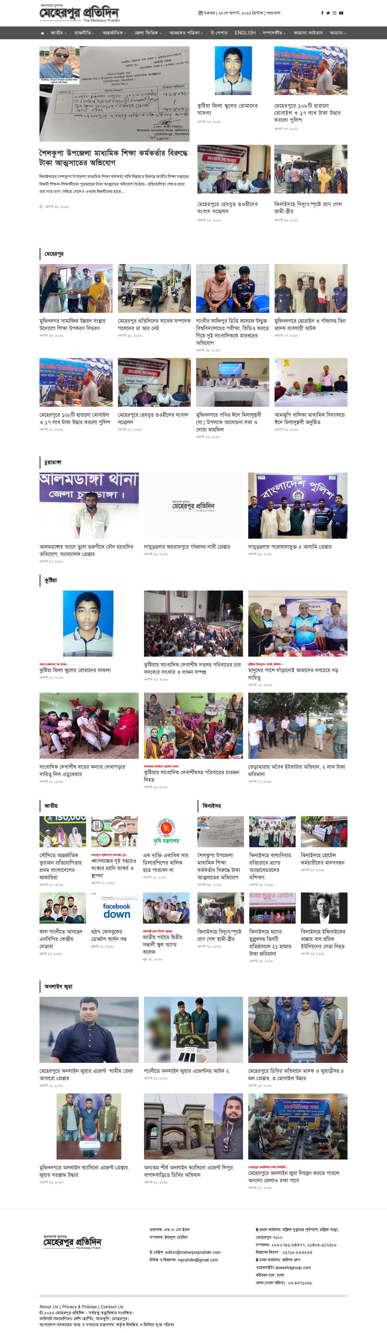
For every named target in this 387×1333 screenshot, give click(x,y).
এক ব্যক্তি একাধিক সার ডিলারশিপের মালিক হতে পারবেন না (165, 863)
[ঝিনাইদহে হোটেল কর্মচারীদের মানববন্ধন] (324, 831)
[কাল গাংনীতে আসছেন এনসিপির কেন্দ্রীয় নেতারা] (62, 908)
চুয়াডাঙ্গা (53, 462)
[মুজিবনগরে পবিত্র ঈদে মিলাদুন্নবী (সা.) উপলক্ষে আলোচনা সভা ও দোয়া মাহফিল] (232, 382)
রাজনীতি (83, 33)
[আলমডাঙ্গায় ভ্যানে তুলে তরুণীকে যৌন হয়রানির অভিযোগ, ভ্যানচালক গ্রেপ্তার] (89, 506)
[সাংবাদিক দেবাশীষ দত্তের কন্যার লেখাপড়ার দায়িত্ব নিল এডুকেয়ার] (89, 726)
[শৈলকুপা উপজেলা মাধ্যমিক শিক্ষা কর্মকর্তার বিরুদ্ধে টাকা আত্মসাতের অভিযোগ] (220, 831)
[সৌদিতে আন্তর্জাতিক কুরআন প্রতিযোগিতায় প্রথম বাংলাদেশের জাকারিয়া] (62, 831)
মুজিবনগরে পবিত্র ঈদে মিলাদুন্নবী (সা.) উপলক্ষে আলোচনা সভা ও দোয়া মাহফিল (228, 422)
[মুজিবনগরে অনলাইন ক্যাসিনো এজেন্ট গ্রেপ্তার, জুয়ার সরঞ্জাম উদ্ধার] (89, 1126)
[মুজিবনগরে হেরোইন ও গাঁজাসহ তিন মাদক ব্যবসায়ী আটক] (311, 288)
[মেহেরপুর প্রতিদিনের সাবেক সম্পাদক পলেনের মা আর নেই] (154, 288)
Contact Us (112, 1307)
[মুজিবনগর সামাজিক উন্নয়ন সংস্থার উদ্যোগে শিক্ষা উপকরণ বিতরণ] (76, 288)
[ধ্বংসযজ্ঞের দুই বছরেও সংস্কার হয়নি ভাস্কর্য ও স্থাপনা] (114, 831)
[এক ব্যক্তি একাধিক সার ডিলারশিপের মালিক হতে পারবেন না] (166, 831)
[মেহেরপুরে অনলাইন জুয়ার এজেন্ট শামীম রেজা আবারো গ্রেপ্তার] (89, 1030)
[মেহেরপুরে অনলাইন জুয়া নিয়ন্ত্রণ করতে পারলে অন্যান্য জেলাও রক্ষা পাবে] (298, 1126)
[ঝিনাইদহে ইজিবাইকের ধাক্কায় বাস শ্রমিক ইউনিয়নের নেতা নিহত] (324, 908)
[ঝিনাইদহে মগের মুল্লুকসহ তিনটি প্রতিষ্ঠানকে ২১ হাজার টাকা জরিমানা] (272, 908)
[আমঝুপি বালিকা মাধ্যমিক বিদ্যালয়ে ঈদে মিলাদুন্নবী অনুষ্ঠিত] (311, 382)
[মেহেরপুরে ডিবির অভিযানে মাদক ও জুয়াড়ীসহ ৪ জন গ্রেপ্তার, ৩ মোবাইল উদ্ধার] (298, 1030)
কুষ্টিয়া (51, 580)
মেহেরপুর (54, 254)
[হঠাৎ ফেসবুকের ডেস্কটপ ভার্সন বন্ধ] (114, 908)
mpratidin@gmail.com (198, 1260)
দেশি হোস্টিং (83, 1318)
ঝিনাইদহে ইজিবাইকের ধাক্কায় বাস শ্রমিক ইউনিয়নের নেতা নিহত (323, 939)
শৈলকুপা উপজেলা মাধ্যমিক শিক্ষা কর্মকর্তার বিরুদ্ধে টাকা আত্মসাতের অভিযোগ (113, 158)
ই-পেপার (219, 33)
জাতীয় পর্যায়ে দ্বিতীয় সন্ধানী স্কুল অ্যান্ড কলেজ (162, 944)
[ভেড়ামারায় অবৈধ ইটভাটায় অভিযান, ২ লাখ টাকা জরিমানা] (298, 726)
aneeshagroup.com (293, 1267)
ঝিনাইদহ (212, 806)
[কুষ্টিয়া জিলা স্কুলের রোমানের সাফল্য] (234, 70)
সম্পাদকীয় (272, 33)
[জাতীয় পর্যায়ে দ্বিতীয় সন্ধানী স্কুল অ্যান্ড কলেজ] (166, 908)
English (245, 33)
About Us (48, 1307)
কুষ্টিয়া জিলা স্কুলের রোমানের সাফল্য (75, 670)
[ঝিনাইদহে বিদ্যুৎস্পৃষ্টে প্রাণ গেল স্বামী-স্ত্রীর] (311, 169)
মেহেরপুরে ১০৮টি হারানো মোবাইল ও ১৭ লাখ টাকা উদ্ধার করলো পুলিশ (307, 113)
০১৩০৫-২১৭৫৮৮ (322, 1245)
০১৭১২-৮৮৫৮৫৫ (296, 1252)
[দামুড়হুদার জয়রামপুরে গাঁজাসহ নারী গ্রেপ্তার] (193, 506)
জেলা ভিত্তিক (146, 33)
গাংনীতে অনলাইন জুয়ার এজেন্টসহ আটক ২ (186, 1071)
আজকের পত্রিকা (185, 33)
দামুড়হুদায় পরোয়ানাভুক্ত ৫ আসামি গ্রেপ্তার (290, 547)
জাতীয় (57, 33)
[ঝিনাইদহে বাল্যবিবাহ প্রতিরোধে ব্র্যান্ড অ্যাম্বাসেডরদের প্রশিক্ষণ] (272, 831)
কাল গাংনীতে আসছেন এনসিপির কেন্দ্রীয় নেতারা (60, 939)
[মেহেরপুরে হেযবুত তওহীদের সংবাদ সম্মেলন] (234, 169)
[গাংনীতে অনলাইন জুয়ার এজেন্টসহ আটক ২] (193, 1030)
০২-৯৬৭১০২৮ (300, 1283)
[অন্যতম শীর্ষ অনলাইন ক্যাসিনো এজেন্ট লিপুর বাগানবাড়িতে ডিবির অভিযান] (193, 1126)
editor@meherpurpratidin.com (193, 1252)
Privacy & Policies (79, 1307)
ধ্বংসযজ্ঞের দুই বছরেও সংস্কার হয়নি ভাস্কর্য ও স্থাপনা (113, 868)
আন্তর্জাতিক (112, 33)
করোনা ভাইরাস (308, 33)
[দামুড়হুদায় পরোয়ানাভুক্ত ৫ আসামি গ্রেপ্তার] (298, 506)
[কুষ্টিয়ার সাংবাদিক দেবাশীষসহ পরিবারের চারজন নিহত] (193, 726)
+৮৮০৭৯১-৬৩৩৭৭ (288, 1245)
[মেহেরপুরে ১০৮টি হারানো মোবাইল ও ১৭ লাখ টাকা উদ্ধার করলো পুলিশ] (311, 70)
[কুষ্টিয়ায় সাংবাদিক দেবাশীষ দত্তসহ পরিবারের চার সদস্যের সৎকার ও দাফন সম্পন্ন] (193, 624)
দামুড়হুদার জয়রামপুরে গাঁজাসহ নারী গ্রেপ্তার (187, 547)
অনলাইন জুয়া (58, 986)
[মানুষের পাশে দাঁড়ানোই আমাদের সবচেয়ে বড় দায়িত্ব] (298, 624)
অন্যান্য (336, 33)
